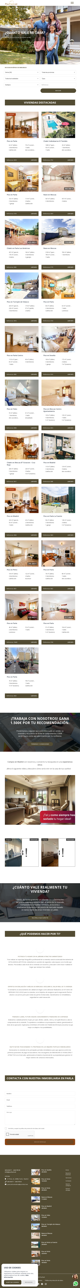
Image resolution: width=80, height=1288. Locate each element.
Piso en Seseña (46, 1170)
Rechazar (28, 1282)
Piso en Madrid (46, 1206)
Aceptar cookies (12, 1282)
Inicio (67, 1170)
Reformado (34, 839)
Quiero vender (68, 1189)
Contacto (68, 1181)
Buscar (58, 90)
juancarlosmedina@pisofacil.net (17, 1184)
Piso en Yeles (45, 1215)
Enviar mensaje (40, 1142)
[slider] (21, 852)
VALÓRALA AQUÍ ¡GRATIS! (40, 918)
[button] (21, 72)
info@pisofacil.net (10, 1172)
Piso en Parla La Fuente (49, 1242)
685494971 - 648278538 (12, 1170)
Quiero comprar (68, 1184)
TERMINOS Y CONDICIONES (40, 744)
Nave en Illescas (46, 1197)
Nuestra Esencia (68, 1173)
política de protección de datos (29, 1128)
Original (8, 839)
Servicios (69, 1178)
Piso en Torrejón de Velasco (50, 1224)
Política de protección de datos (54, 1280)
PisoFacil (42, 1277)
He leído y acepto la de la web (26, 1128)
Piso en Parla (45, 1179)
